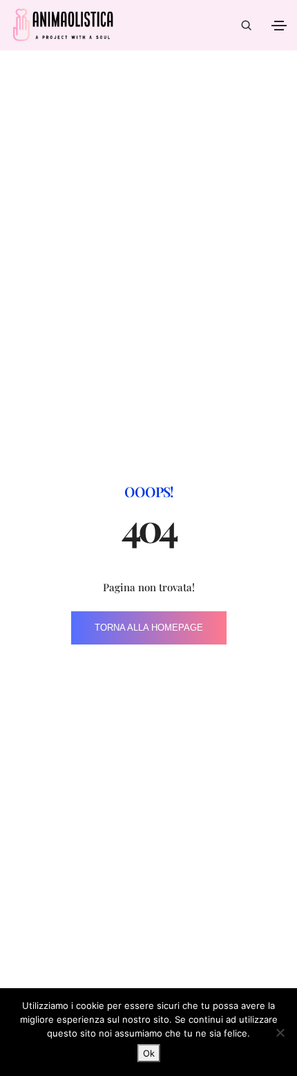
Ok (149, 1053)
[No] (280, 1032)
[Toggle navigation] (279, 25)
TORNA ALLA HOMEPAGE (149, 627)
